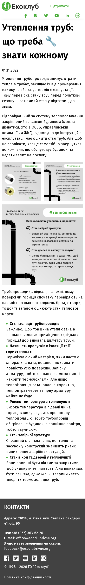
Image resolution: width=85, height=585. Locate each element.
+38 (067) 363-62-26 (27, 533)
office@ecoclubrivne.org (36, 538)
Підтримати (59, 6)
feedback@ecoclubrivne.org (27, 548)
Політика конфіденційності (27, 577)
